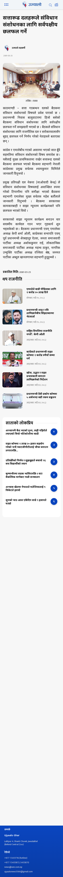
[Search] (50, 5)
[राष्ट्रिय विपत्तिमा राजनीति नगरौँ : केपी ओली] (12, 338)
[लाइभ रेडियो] (56, 5)
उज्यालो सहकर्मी (18, 48)
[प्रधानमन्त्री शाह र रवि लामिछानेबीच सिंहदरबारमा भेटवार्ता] (12, 317)
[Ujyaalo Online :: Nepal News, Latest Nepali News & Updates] (31, 4)
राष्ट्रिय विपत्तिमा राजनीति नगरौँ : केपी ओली (39, 333)
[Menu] (7, 4)
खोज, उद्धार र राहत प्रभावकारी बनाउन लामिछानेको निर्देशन (36, 376)
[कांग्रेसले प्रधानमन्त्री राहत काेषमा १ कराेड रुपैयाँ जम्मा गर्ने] (12, 358)
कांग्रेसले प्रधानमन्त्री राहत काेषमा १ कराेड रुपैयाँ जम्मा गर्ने (40, 355)
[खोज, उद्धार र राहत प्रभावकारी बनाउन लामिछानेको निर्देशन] (12, 379)
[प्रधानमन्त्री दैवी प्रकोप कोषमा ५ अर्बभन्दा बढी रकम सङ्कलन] (12, 401)
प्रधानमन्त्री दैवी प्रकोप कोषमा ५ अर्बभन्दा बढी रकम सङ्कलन (41, 396)
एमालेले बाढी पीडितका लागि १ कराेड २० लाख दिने (41, 291)
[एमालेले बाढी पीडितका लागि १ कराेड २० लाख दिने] (12, 296)
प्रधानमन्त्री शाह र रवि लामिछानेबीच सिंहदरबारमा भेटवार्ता (40, 314)
